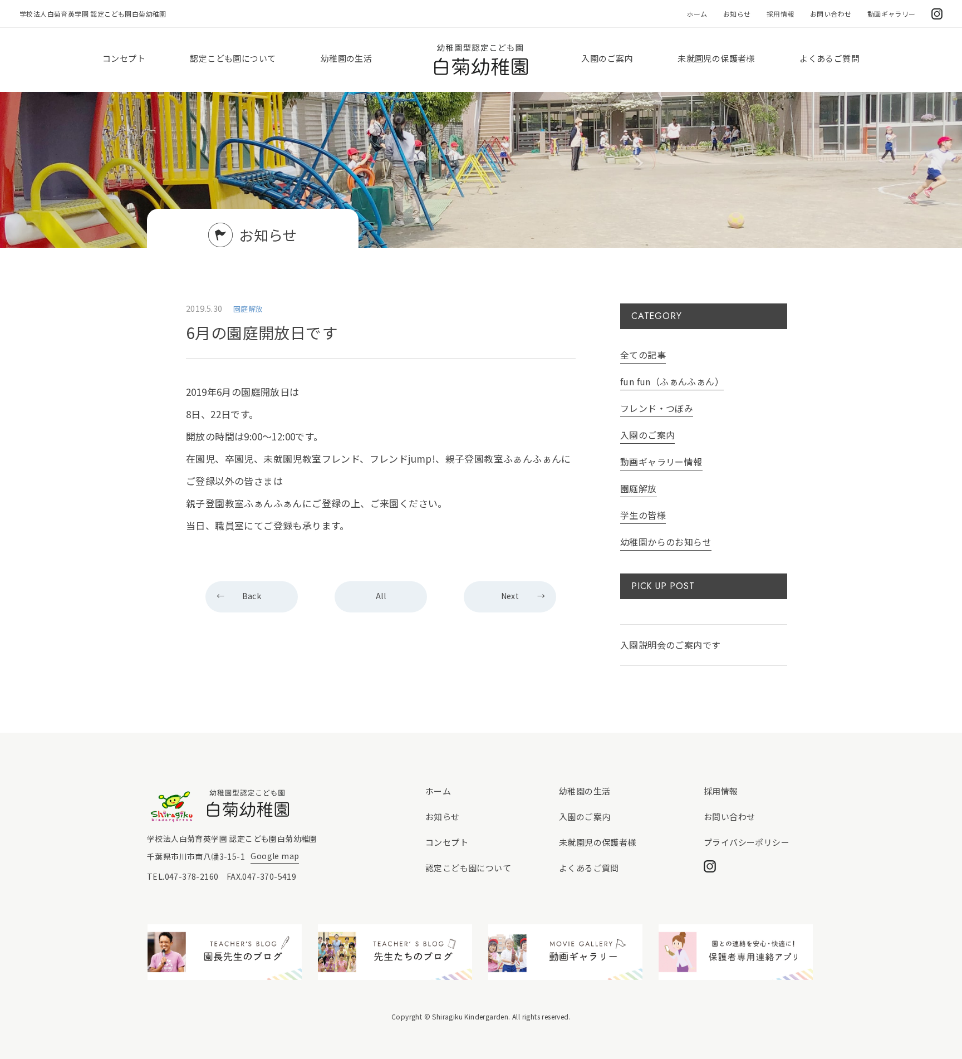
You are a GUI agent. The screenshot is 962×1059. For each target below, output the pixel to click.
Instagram (937, 14)
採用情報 (780, 13)
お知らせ (737, 13)
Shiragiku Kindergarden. (471, 1016)
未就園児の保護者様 (716, 58)
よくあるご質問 (829, 58)
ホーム (696, 13)
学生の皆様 (643, 515)
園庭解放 (638, 488)
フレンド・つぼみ (656, 408)
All (381, 595)
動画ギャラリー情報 (661, 461)
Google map (275, 855)
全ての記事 (643, 354)
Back (252, 595)
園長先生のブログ (225, 952)
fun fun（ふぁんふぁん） (672, 381)
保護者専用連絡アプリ (736, 952)
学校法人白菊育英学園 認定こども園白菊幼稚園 (92, 13)
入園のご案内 (606, 58)
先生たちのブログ (395, 952)
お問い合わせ (830, 13)
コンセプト (123, 58)
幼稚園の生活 (346, 58)
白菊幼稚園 (481, 60)
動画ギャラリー (891, 13)
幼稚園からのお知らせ (665, 541)
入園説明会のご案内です (670, 644)
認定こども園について (233, 58)
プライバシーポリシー (746, 842)
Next (510, 595)
